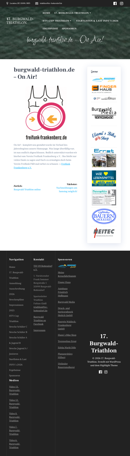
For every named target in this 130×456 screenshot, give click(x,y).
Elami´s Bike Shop (67, 335)
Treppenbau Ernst (67, 341)
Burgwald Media (66, 302)
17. (20, 21)
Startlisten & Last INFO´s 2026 (97, 20)
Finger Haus (64, 282)
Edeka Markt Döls (67, 347)
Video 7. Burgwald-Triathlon (14, 430)
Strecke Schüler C (18, 326)
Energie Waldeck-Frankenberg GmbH (67, 325)
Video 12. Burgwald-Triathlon (14, 404)
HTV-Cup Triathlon (56, 20)
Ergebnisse (50, 28)
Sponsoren (69, 28)
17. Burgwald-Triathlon (71, 13)
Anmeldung (15, 283)
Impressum (39, 330)
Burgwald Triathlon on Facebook (40, 320)
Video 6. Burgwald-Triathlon (14, 444)
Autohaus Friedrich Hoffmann (63, 292)
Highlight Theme (109, 365)
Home (46, 13)
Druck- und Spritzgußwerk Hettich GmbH (65, 312)
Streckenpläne (16, 299)
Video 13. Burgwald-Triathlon (14, 390)
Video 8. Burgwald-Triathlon (14, 417)
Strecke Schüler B (18, 332)
